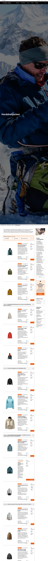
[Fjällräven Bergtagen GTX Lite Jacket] (10, 448)
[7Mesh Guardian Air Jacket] (10, 470)
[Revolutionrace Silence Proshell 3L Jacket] (10, 272)
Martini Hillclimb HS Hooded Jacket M (22, 246)
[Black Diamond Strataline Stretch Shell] (10, 402)
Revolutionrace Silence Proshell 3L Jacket (23, 266)
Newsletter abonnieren (40, 294)
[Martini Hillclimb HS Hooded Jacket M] (10, 251)
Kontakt (45, 0)
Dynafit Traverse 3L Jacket (22, 350)
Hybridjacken (38, 300)
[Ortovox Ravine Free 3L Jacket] (10, 492)
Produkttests (23, 2)
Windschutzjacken (39, 301)
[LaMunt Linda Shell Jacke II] (10, 316)
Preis (31, 243)
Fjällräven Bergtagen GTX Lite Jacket (22, 442)
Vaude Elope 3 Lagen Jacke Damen (22, 329)
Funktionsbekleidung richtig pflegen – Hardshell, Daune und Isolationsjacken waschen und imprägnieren (39, 321)
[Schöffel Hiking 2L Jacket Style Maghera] (10, 423)
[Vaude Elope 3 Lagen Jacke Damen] (10, 335)
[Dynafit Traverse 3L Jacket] (10, 356)
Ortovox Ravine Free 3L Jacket (23, 486)
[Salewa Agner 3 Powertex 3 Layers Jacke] (10, 381)
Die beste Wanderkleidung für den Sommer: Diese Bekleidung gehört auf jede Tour (39, 312)
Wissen (32, 2)
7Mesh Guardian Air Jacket (20, 464)
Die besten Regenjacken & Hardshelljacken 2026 (38, 315)
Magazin (36, 2)
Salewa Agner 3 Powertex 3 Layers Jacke (22, 375)
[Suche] (45, 3)
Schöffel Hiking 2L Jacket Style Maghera (22, 417)
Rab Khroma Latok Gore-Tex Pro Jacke (22, 550)
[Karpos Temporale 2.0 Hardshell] (10, 292)
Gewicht (31, 248)
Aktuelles (17, 2)
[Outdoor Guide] (6, 3)
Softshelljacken (38, 303)
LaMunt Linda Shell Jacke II (22, 311)
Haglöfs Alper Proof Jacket (22, 530)
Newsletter (38, 0)
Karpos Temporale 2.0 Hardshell (22, 286)
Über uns (42, 0)
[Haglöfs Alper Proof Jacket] (10, 536)
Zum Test (31, 479)
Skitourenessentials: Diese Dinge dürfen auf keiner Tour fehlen (39, 325)
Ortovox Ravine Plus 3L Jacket (23, 510)
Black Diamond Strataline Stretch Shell (23, 397)
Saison (31, 266)
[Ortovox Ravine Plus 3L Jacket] (10, 516)
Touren (28, 2)
